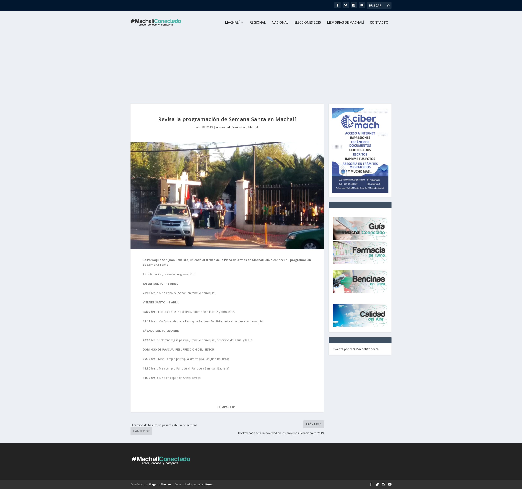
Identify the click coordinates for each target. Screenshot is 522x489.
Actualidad (223, 127)
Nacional (280, 23)
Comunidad (239, 127)
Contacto (379, 23)
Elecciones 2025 (307, 23)
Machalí (232, 23)
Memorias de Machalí (345, 23)
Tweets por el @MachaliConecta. (356, 349)
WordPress (205, 484)
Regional (258, 23)
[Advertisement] (261, 64)
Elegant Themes (160, 484)
